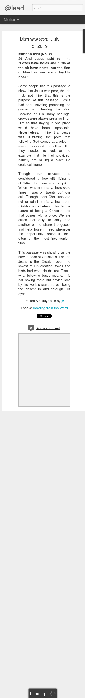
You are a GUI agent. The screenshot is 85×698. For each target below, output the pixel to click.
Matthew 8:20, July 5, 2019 (40, 42)
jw (62, 300)
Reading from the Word (50, 307)
